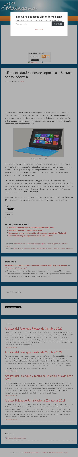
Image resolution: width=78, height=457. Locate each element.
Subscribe (58, 24)
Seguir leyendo (39, 29)
